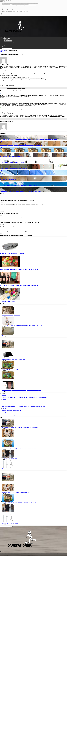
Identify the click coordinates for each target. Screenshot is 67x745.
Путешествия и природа (6, 43)
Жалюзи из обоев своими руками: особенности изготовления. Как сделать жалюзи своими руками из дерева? (21, 390)
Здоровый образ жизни (6, 38)
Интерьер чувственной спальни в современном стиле (11, 369)
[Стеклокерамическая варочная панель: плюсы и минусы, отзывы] (8, 358)
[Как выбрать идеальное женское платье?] (8, 457)
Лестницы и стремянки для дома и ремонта (10, 6)
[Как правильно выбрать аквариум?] (8, 378)
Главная (3, 37)
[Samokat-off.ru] (13, 33)
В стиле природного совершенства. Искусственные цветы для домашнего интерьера (19, 269)
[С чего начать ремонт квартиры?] (10, 299)
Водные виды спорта (8, 40)
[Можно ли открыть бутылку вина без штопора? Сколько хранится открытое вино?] (10, 283)
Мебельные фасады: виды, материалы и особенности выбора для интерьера (15, 4)
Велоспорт (6, 39)
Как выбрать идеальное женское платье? (12, 156)
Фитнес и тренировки (8, 41)
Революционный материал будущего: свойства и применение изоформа (15, 11)
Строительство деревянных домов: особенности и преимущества (13, 10)
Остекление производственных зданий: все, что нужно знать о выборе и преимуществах (18, 8)
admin (9, 63)
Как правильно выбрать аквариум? (8, 379)
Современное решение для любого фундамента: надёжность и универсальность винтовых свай (27, 151)
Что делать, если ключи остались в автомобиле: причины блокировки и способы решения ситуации (20, 3)
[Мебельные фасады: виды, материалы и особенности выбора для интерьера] (8, 436)
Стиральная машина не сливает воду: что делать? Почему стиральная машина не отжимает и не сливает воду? (22, 325)
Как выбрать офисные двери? (7, 9)
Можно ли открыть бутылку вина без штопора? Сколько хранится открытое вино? (19, 285)
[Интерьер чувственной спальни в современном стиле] (8, 368)
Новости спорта (5, 46)
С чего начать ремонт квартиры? (7, 301)
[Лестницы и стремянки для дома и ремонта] (8, 467)
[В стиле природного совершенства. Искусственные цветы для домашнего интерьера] (10, 267)
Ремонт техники (7, 45)
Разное (3, 44)
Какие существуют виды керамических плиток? (10, 7)
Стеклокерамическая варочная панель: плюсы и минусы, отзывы (13, 359)
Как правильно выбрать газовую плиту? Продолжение (12, 253)
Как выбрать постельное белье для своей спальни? (11, 315)
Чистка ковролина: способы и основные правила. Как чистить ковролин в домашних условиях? (19, 335)
